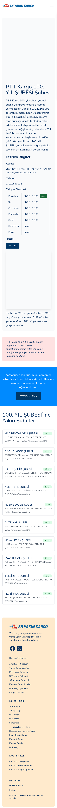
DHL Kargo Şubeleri (18, 688)
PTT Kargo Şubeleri (18, 672)
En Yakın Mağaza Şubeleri (21, 769)
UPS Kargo (14, 718)
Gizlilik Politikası (16, 785)
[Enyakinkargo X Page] (19, 648)
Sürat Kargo (14, 722)
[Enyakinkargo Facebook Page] (12, 648)
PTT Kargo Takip (29, 396)
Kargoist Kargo (16, 739)
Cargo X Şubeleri (17, 692)
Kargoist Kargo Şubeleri (20, 684)
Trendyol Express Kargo (20, 727)
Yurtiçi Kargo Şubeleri (19, 668)
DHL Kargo (14, 747)
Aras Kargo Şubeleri (18, 663)
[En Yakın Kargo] (18, 5)
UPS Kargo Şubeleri (18, 676)
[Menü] (52, 5)
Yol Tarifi (12, 245)
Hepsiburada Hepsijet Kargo (22, 731)
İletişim (12, 790)
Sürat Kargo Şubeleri (19, 680)
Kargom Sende (16, 743)
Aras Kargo (14, 706)
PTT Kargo (14, 714)
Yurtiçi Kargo (15, 710)
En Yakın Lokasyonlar (19, 761)
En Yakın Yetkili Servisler (20, 765)
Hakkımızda (14, 780)
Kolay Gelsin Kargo (18, 735)
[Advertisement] (28, 51)
